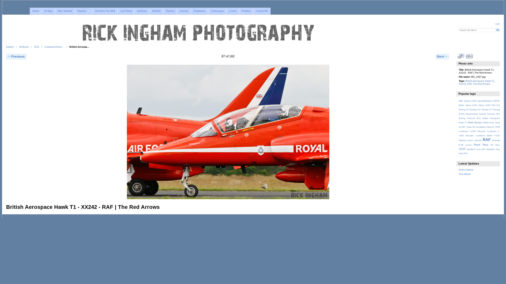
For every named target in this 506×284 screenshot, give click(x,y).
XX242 (462, 84)
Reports (81, 11)
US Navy (495, 145)
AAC (461, 101)
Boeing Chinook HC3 (470, 118)
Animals (184, 11)
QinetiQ (478, 140)
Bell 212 (496, 105)
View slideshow (469, 56)
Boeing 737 (464, 109)
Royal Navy (481, 144)
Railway (170, 11)
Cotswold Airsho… (54, 47)
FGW (497, 127)
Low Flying (126, 11)
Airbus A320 (484, 105)
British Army (488, 122)
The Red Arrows (481, 84)
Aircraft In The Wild (105, 11)
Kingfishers (200, 11)
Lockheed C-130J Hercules (472, 131)
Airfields (156, 11)
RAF (469, 84)
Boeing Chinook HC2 (489, 114)
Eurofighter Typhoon (485, 127)
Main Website (65, 11)
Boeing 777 (487, 109)
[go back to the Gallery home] (198, 33)
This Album (465, 174)
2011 (36, 47)
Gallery (10, 47)
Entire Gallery (466, 169)
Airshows (142, 11)
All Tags (48, 11)
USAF (462, 149)
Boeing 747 (475, 109)
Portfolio (246, 11)
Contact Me (262, 11)
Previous (18, 56)
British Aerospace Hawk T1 (479, 81)
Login (497, 24)
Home (35, 11)
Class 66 (471, 127)
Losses (233, 11)
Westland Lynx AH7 (476, 149)
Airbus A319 (471, 105)
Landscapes (217, 11)
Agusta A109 (470, 101)
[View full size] (228, 132)
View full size (461, 56)
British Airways (475, 122)
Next (440, 56)
